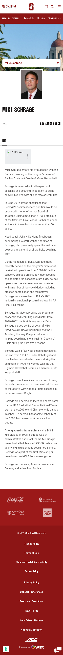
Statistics (53, 18)
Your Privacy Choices (31, 620)
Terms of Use (31, 553)
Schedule (29, 18)
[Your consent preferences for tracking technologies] (6, 649)
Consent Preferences (31, 592)
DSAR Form (31, 610)
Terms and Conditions (31, 601)
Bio (4, 141)
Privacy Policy (32, 543)
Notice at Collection (31, 629)
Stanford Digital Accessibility (32, 562)
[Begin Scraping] (58, 650)
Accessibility (32, 571)
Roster (41, 18)
